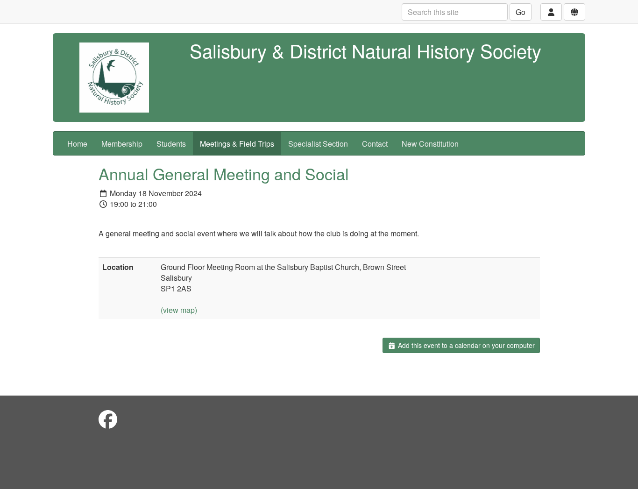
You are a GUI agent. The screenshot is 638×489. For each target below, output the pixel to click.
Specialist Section (318, 143)
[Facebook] (108, 418)
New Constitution (430, 143)
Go (520, 12)
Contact (375, 143)
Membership (121, 143)
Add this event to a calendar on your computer (465, 345)
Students (171, 143)
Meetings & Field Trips (237, 143)
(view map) (179, 310)
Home (77, 143)
